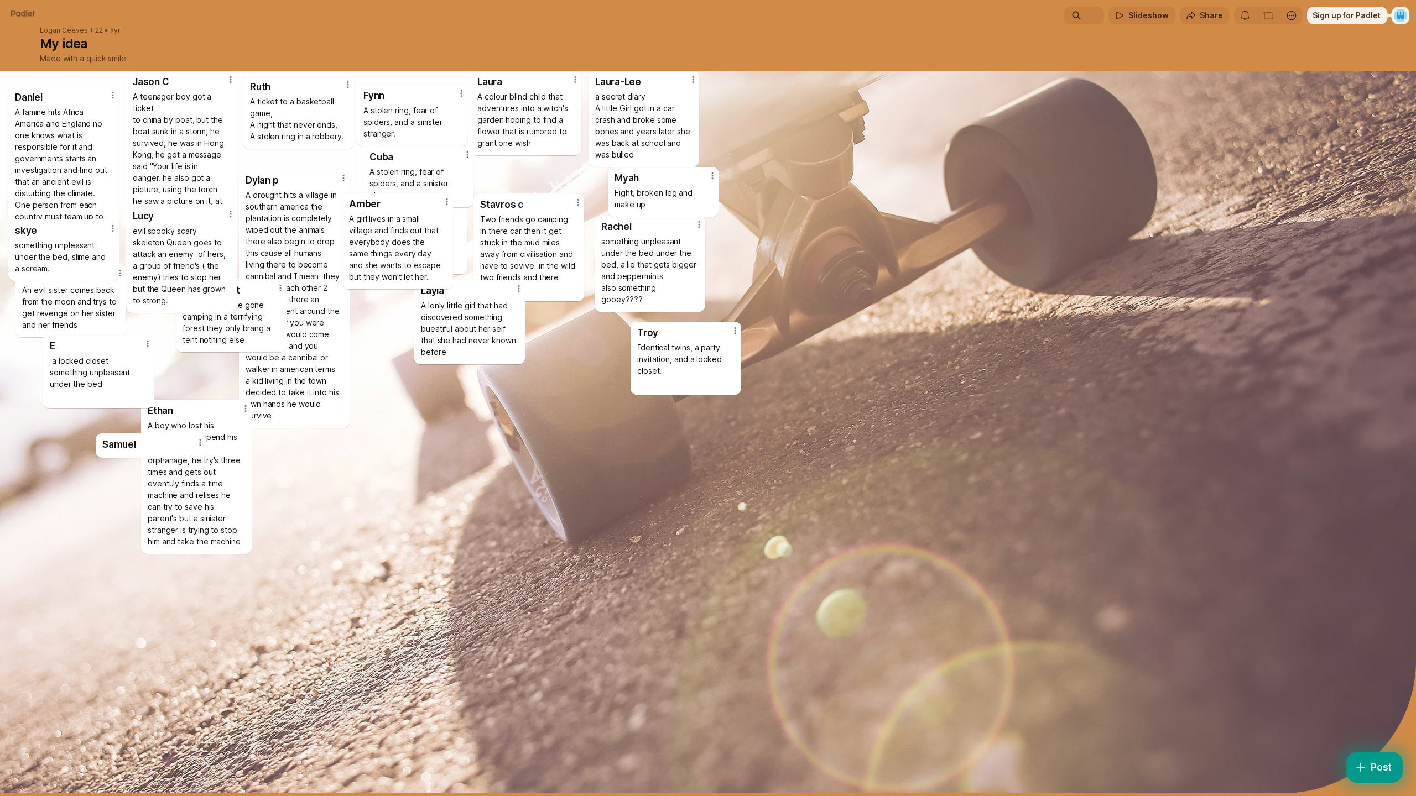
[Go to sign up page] (1400, 15)
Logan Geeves (64, 30)
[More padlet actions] (1291, 15)
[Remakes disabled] (1268, 15)
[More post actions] (200, 442)
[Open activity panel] (1245, 15)
